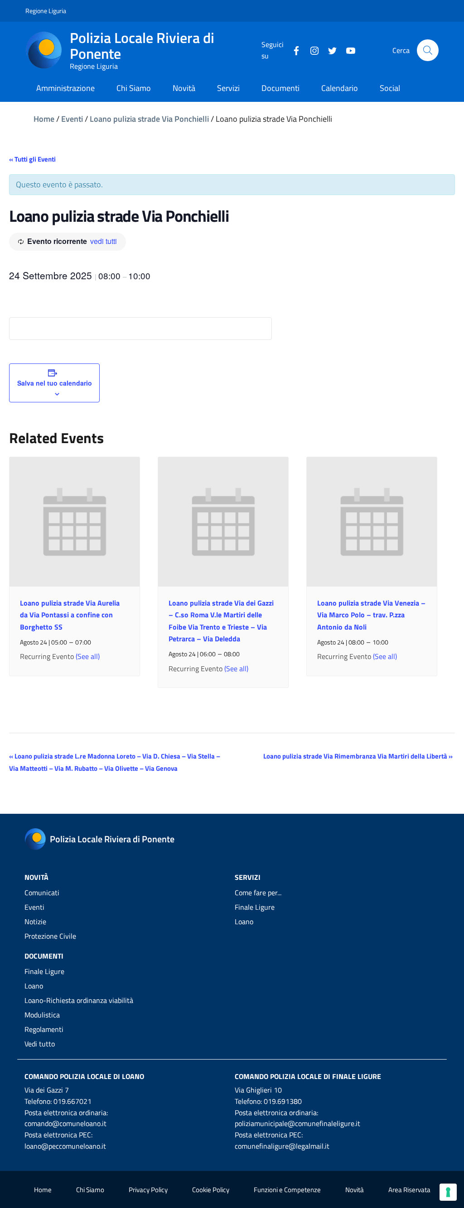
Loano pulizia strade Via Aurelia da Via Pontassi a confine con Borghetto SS (70, 614)
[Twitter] (329, 49)
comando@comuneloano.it (65, 1123)
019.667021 (72, 1101)
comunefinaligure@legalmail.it (282, 1146)
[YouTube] (347, 49)
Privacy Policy (148, 1189)
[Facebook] (293, 49)
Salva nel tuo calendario (54, 382)
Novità (354, 1189)
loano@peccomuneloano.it (65, 1146)
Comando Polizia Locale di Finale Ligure (308, 1076)
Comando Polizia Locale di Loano (84, 1076)
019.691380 (283, 1101)
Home (44, 119)
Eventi (72, 119)
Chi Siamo (90, 1189)
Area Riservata (409, 1189)
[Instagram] (311, 49)
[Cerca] (428, 50)
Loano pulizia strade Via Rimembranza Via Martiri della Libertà (358, 756)
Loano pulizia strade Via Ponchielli (149, 119)
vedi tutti (103, 241)
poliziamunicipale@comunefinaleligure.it (297, 1123)
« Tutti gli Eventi (32, 159)
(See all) (88, 656)
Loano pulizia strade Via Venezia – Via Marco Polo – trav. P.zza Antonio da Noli (371, 614)
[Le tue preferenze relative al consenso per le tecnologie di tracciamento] (448, 1192)
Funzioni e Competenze (287, 1189)
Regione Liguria (45, 10)
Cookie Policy (210, 1189)
